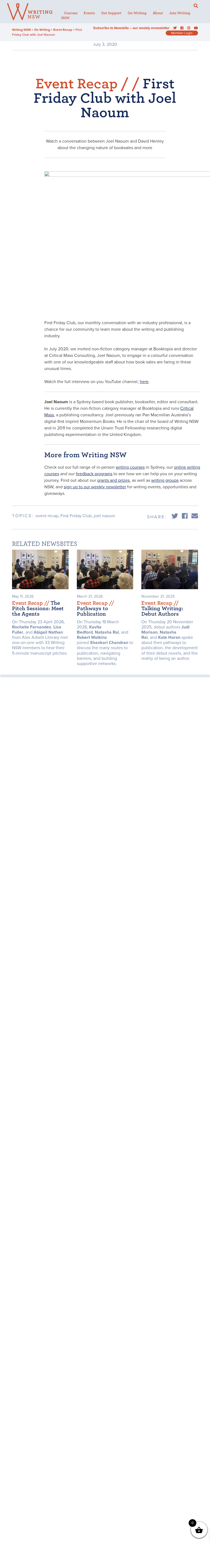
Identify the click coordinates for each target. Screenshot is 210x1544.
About (158, 13)
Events (89, 13)
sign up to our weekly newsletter (95, 487)
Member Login (181, 33)
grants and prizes (113, 480)
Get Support (111, 13)
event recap (47, 516)
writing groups (165, 480)
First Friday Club (76, 516)
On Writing (137, 13)
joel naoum (104, 516)
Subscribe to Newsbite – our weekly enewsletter (131, 28)
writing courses (130, 467)
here (144, 381)
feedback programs (94, 474)
